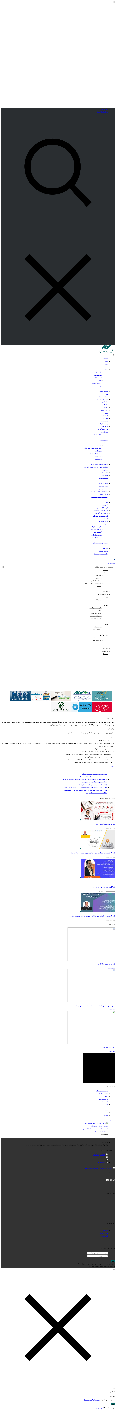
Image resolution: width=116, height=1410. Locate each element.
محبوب (106, 1109)
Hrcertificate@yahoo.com (105, 1168)
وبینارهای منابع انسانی (102, 551)
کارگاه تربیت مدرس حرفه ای (104, 887)
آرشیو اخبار (99, 599)
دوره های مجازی (97, 385)
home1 (106, 361)
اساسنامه (99, 445)
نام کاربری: (112, 1392)
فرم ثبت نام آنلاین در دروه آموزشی (99, 491)
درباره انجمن (105, 442)
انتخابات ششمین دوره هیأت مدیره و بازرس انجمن (94, 782)
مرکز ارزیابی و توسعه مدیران (100, 543)
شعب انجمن (105, 472)
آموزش (106, 369)
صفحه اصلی (105, 475)
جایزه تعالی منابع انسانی (95, 526)
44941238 (102, 1155)
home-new (105, 358)
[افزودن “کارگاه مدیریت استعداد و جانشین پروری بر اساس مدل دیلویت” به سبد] (80, 911)
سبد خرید (105, 469)
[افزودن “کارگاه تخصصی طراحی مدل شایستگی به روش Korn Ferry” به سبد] (80, 848)
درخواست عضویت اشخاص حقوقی (99, 464)
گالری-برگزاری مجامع (102, 507)
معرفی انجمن (98, 450)
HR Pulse (105, 591)
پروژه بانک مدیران (103, 410)
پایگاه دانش (99, 372)
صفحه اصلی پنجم (103, 478)
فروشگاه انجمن (104, 494)
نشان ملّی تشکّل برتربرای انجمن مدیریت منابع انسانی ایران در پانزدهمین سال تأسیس (85, 787)
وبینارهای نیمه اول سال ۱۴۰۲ (101, 553)
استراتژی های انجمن (103, 396)
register (106, 366)
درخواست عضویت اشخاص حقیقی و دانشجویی (96, 467)
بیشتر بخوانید (111, 967)
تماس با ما (105, 418)
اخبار (107, 394)
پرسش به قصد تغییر (108, 1047)
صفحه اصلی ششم (103, 486)
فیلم (107, 502)
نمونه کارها (105, 548)
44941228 (96, 1155)
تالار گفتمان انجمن (103, 415)
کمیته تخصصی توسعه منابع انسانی (93, 448)
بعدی (111, 1120)
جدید (107, 1112)
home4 (106, 364)
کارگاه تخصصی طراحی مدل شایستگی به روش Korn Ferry (93, 853)
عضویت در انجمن (103, 488)
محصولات (105, 524)
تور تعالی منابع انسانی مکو (105, 824)
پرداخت (106, 407)
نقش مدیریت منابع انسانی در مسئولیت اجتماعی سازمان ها (95, 1006)
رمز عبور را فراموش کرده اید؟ (92, 1400)
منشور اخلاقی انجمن (96, 537)
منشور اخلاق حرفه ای (96, 453)
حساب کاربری (104, 431)
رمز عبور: (112, 1396)
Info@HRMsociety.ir (102, 112)
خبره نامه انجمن (104, 440)
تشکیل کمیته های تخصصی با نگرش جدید (96, 792)
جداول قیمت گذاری (103, 429)
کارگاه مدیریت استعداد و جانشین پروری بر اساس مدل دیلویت (92, 916)
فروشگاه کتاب (104, 499)
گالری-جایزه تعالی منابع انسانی (100, 510)
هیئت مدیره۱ (98, 459)
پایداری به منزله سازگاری (106, 964)
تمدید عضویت (104, 421)
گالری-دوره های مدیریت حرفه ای (99, 518)
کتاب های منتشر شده (96, 529)
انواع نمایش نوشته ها (102, 399)
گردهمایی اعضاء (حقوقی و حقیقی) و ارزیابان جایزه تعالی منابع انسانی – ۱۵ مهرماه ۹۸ (85, 779)
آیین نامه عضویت (103, 391)
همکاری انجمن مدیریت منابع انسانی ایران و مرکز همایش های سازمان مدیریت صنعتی (85, 790)
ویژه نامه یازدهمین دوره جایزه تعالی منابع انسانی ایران (93, 776)
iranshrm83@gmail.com (91, 1168)
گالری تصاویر (105, 505)
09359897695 (101, 1162)
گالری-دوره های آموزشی (101, 513)
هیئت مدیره (98, 456)
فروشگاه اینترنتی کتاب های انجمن (99, 497)
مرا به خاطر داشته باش (106, 1400)
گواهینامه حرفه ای (97, 532)
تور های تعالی (104, 426)
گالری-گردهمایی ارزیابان (102, 521)
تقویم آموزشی (98, 375)
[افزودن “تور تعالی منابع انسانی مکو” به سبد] (80, 819)
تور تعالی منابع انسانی (102, 423)
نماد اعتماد (105, 545)
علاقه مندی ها (98, 434)
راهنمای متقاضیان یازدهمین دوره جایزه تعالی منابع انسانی (92, 784)
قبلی (114, 1120)
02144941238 (104, 109)
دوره (100, 380)
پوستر (106, 413)
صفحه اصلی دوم (104, 480)
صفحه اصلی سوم (103, 483)
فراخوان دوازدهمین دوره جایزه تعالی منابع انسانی (94, 774)
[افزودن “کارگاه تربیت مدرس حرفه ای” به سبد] (80, 877)
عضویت (106, 1096)
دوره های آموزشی (97, 383)
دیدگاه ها (106, 1115)
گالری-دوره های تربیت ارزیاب (100, 516)
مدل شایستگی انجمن (96, 535)
